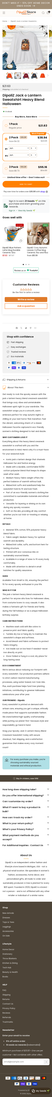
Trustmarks (7, 1022)
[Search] (43, 12)
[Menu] (3, 12)
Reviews (6, 1013)
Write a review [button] (26, 299)
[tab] (23, 264)
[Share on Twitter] (26, 328)
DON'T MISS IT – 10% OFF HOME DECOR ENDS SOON (26, 4)
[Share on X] (21, 328)
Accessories (8, 931)
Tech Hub (6, 967)
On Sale (6, 935)
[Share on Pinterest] (30, 328)
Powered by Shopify (26, 1090)
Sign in (12, 210)
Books (5, 976)
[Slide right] (47, 75)
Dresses (6, 917)
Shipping (6, 89)
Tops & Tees (8, 922)
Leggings (6, 926)
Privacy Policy (8, 1008)
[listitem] (26, 778)
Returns (6, 999)
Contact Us (7, 1004)
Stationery (7, 954)
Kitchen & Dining (10, 963)
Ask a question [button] (26, 306)
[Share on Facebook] (16, 328)
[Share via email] (35, 328)
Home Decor (8, 949)
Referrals (6, 1017)
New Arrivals (8, 913)
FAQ (4, 990)
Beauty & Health (10, 972)
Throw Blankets (9, 958)
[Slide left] (4, 75)
